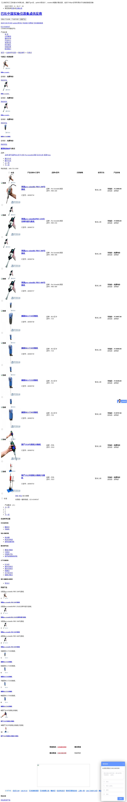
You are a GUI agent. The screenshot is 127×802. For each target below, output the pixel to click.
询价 (2, 80)
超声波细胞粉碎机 (11, 556)
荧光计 (7, 583)
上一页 (7, 163)
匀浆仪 (29, 52)
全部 (6, 155)
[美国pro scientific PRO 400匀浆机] (5, 111)
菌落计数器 (9, 550)
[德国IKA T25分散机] (11, 375)
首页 (2, 52)
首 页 (6, 34)
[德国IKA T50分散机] (11, 407)
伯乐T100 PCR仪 (6, 23)
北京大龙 (40, 155)
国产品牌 (11, 155)
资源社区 (8, 42)
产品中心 (8, 40)
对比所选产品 (5, 800)
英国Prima (47, 155)
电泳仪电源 (9, 539)
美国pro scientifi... (5, 72)
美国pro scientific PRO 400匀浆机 (10, 647)
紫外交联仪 (9, 568)
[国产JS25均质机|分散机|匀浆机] (11, 471)
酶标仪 (7, 527)
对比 (5, 80)
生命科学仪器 (11, 52)
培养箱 (30, 23)
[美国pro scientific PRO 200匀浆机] (5, 69)
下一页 (7, 165)
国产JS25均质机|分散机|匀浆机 (9, 736)
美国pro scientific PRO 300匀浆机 (10, 632)
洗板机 (7, 529)
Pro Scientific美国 (30, 155)
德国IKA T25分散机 (29, 380)
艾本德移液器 (38, 23)
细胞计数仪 (9, 575)
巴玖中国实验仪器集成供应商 (21, 13)
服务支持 (8, 38)
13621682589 (62, 753)
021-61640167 (5, 26)
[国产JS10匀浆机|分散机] (11, 439)
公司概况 (8, 36)
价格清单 (8, 47)
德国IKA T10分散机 (5, 136)
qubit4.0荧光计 (18, 23)
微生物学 (21, 52)
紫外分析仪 (9, 566)
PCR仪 (7, 564)
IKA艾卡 (18, 155)
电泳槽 (7, 537)
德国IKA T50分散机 (29, 412)
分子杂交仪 (9, 573)
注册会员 (19, 8)
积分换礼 (8, 45)
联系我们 (8, 49)
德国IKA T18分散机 (29, 348)
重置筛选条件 (5, 148)
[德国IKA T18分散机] (11, 343)
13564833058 (62, 747)
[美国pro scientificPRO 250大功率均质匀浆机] (5, 90)
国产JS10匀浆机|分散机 (31, 444)
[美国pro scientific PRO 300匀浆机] (5, 247)
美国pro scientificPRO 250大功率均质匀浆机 (13, 617)
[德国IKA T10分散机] (5, 133)
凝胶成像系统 (9, 541)
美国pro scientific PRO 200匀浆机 (10, 602)
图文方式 (8, 158)
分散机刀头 (9, 554)
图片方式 (8, 161)
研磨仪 (7, 571)
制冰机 (25, 23)
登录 (12, 8)
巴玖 (22, 155)
